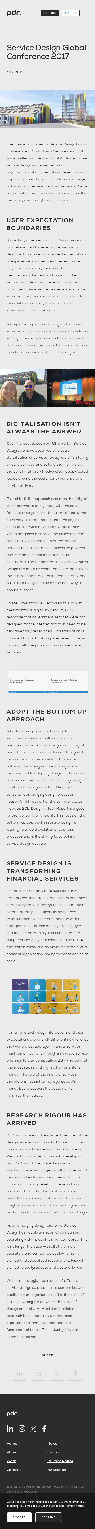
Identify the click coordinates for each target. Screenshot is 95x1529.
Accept (19, 1517)
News (52, 1443)
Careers (14, 1470)
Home (12, 1443)
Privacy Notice (60, 1461)
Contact (49, 12)
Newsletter (57, 1470)
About (12, 1452)
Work (11, 1461)
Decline (48, 1517)
